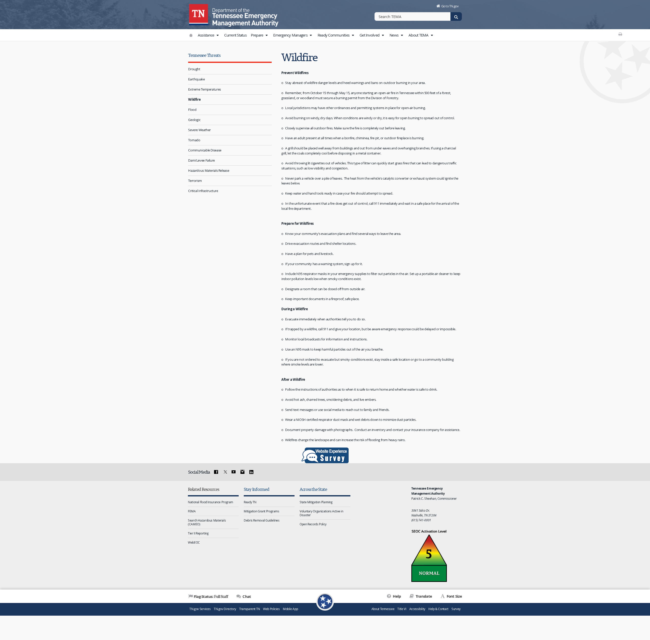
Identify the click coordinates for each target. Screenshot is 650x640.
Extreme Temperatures (204, 89)
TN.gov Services (199, 609)
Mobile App (290, 609)
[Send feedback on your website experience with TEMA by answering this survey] (325, 455)
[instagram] (242, 472)
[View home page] (199, 14)
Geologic (194, 119)
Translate (423, 596)
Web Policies (271, 609)
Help (396, 596)
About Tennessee (382, 609)
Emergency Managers (290, 35)
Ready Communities (334, 35)
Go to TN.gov (450, 6)
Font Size (454, 596)
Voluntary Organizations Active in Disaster (321, 513)
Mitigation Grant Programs (261, 511)
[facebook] (216, 472)
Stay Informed (256, 489)
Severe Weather (199, 130)
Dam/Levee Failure (201, 160)
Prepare (257, 35)
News (394, 35)
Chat (246, 596)
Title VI (401, 609)
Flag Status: (211, 596)
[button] (217, 35)
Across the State (313, 489)
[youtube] (233, 472)
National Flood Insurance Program (210, 502)
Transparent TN (249, 609)
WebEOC (194, 542)
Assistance (206, 35)
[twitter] (225, 472)
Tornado (194, 140)
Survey (456, 609)
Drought (194, 69)
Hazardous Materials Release (208, 170)
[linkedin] (251, 472)
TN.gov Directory (225, 609)
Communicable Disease (204, 150)
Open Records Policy (313, 524)
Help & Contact (438, 609)
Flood (192, 109)
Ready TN (250, 502)
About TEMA (419, 35)
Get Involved (370, 35)
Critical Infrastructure (203, 190)
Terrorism (195, 180)
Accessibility (417, 609)
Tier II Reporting (198, 533)
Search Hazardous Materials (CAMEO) (207, 522)
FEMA (192, 511)
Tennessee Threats (204, 55)
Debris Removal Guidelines (262, 520)
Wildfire (194, 99)
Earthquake (196, 79)
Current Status (235, 35)
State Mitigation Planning (316, 502)
